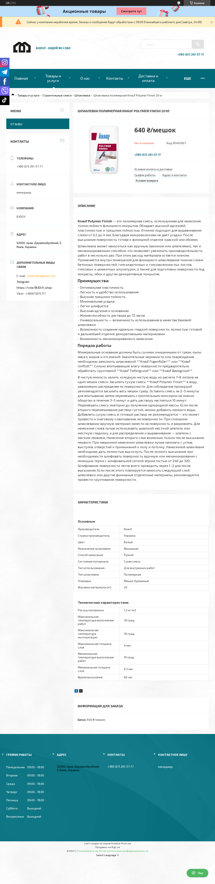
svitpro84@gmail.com (41, 276)
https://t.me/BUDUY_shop (34, 287)
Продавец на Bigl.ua (107, 847)
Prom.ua (126, 843)
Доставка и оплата (148, 78)
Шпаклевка (82, 95)
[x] (81, 691)
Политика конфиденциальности (129, 850)
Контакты (114, 78)
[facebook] (76, 691)
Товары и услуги (53, 78)
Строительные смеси (57, 95)
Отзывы (16, 124)
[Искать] (198, 44)
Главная (21, 78)
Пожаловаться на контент (92, 850)
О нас (85, 78)
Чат (200, 873)
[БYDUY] (21, 57)
